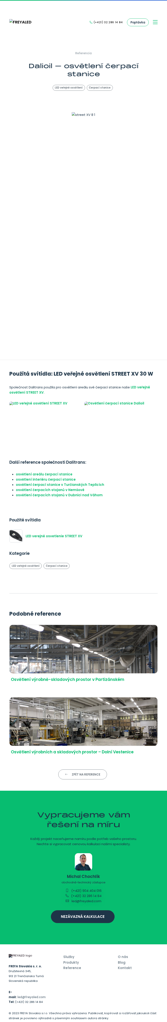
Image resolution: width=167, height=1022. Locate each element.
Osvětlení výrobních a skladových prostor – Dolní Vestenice (72, 752)
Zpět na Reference (85, 774)
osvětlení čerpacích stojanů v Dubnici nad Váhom (59, 495)
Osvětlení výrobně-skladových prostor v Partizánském (67, 679)
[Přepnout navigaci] (155, 22)
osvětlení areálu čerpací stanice (44, 474)
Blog (121, 962)
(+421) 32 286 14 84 (86, 896)
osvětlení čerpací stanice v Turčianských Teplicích (60, 484)
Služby (68, 957)
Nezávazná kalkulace (83, 916)
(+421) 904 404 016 (86, 890)
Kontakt (125, 968)
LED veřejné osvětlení (69, 87)
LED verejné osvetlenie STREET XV (54, 536)
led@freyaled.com (86, 901)
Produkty (71, 962)
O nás (123, 957)
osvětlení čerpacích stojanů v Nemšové (50, 490)
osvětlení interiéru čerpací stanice (46, 479)
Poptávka (137, 22)
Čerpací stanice (99, 87)
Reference (72, 968)
